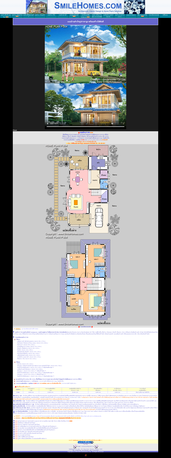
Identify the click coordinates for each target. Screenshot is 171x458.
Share (15, 130)
